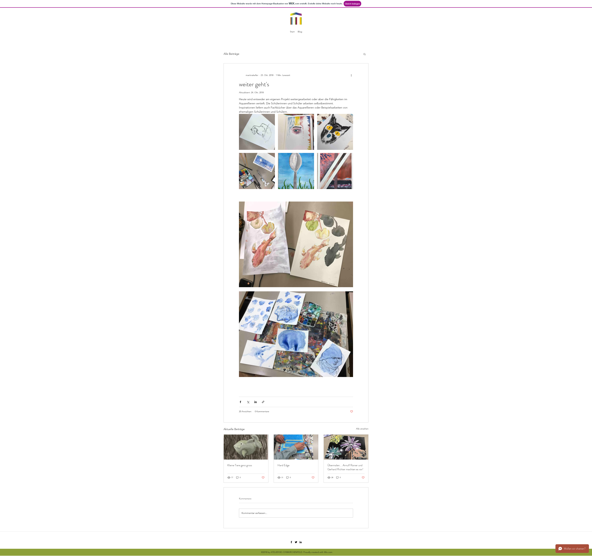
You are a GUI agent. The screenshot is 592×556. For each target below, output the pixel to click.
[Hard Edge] (296, 447)
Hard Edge (283, 465)
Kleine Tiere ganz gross (239, 465)
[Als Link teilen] (263, 401)
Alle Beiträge (231, 54)
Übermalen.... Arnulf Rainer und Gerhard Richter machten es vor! (345, 467)
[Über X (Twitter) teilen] (248, 401)
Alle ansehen (362, 428)
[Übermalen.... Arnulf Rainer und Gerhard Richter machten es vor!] (346, 447)
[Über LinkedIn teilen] (255, 401)
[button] (364, 54)
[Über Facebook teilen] (240, 401)
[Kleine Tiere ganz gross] (246, 447)
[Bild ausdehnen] (257, 132)
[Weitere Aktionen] (351, 75)
